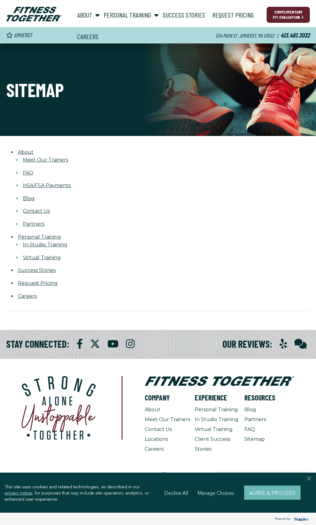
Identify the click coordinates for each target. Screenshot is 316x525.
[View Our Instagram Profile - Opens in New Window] (130, 344)
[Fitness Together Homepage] (34, 14)
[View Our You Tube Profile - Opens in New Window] (113, 344)
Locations (156, 439)
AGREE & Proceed (272, 492)
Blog (29, 198)
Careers (154, 449)
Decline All (176, 492)
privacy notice (18, 493)
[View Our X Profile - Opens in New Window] (95, 344)
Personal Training (216, 409)
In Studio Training (217, 419)
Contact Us (36, 211)
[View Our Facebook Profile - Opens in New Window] (79, 344)
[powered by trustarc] (300, 519)
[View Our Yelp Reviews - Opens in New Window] (283, 344)
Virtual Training (42, 257)
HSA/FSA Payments (47, 185)
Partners (33, 224)
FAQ (28, 173)
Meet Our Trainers (45, 160)
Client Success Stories (212, 444)
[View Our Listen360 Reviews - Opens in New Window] (300, 344)
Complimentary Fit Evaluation (287, 14)
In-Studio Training (45, 245)
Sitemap (254, 439)
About (152, 409)
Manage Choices (216, 492)
